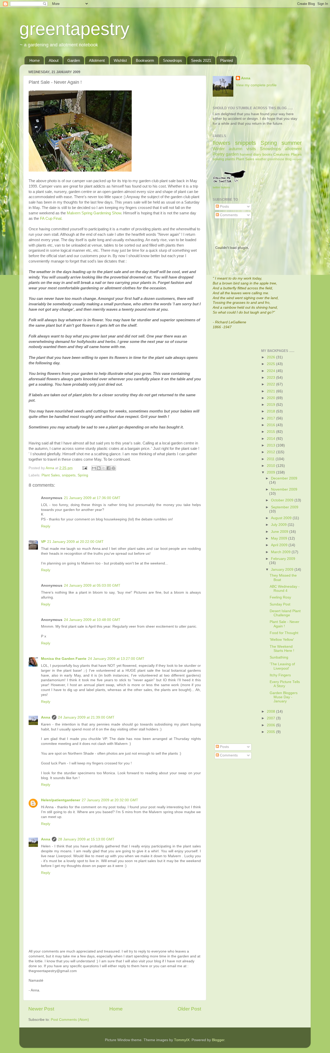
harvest (246, 154)
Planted (226, 60)
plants (230, 159)
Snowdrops (172, 60)
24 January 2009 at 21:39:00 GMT (86, 717)
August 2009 (282, 518)
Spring (83, 475)
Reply (45, 526)
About (54, 60)
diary (257, 154)
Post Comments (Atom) (70, 1020)
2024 (271, 371)
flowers (221, 143)
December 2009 (284, 478)
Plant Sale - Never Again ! (284, 624)
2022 (271, 384)
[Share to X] (103, 468)
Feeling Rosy (280, 597)
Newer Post (41, 1009)
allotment (293, 148)
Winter (219, 148)
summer (292, 143)
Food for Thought (284, 633)
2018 (271, 411)
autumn (235, 148)
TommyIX (181, 1040)
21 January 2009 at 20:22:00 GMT (75, 542)
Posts (224, 206)
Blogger (218, 1040)
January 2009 (282, 569)
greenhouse (275, 159)
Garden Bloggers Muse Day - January (284, 697)
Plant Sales (51, 475)
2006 (271, 725)
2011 (271, 459)
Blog (288, 159)
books (267, 154)
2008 (271, 711)
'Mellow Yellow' (282, 640)
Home (34, 60)
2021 (271, 391)
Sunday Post (280, 604)
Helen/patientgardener (60, 800)
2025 (271, 364)
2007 (271, 718)
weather (261, 159)
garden (232, 154)
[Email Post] (84, 468)
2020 (271, 398)
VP (43, 542)
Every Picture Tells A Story (285, 684)
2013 (271, 445)
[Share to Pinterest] (113, 468)
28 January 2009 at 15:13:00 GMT (86, 839)
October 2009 (282, 500)
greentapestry (74, 29)
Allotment (97, 60)
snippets (69, 475)
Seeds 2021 (201, 60)
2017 (271, 418)
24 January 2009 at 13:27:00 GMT (116, 659)
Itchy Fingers (280, 675)
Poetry (219, 154)
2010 (271, 466)
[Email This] (93, 468)
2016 (271, 425)
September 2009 (284, 507)
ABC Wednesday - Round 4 (285, 589)
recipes (297, 159)
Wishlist (120, 60)
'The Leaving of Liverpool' (282, 666)
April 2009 (279, 545)
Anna (45, 717)
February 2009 (283, 559)
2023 (271, 378)
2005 (271, 732)
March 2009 (281, 552)
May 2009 (279, 538)
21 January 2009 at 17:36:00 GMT (92, 498)
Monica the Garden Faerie (63, 659)
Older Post (189, 1009)
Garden (73, 60)
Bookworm (145, 60)
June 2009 (280, 532)
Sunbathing (279, 657)
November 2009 (284, 489)
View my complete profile (256, 85)
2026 (271, 357)
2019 (271, 405)
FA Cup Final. (51, 218)
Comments (228, 215)
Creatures (281, 154)
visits (251, 148)
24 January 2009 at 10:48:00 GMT (92, 620)
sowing (218, 159)
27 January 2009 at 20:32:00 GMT (110, 800)
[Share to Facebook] (108, 468)
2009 (271, 472)
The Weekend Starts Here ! (282, 649)
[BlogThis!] (98, 468)
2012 (271, 452)
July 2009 (279, 525)
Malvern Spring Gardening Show (94, 213)
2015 (271, 432)
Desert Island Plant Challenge (285, 613)
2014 (271, 439)
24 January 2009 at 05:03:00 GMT (92, 585)
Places (296, 154)
